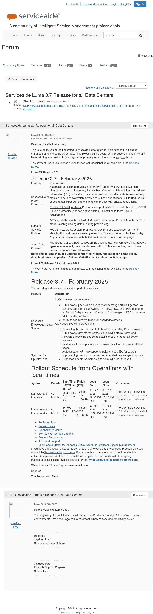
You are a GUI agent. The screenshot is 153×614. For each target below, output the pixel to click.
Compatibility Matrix (50, 430)
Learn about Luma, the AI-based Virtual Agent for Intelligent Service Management (87, 445)
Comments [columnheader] (123, 383)
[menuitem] (74, 3)
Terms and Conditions (95, 4)
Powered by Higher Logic (76, 612)
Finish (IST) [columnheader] (81, 383)
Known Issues (47, 426)
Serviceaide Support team (59, 452)
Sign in (140, 4)
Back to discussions (23, 79)
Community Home (13, 65)
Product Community (50, 437)
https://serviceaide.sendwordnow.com (113, 459)
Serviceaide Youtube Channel (56, 433)
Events (85, 65)
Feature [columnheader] (36, 183)
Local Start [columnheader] (93, 383)
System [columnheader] (35, 383)
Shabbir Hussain (13, 156)
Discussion (40, 65)
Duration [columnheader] (56, 383)
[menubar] (100, 3)
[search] (140, 35)
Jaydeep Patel (16, 525)
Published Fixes (48, 422)
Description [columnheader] (57, 183)
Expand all (92, 87)
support (120, 157)
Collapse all (107, 87)
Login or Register (121, 4)
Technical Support (49, 441)
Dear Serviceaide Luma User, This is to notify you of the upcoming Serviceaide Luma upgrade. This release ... (81, 107)
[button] (71, 35)
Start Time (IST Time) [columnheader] (69, 383)
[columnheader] (43, 294)
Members (107, 65)
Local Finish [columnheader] (106, 383)
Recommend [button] (139, 125)
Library (65, 65)
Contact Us (72, 4)
